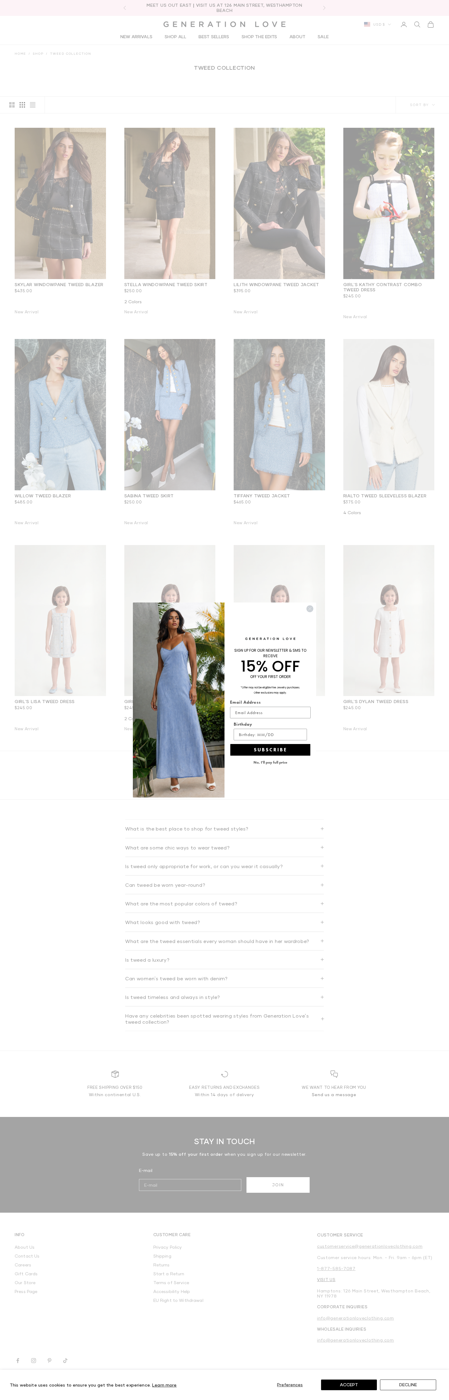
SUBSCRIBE (270, 749)
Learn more (164, 1384)
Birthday (243, 724)
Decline (408, 1384)
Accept (349, 1384)
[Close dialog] (310, 609)
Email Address (245, 702)
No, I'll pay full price (270, 762)
